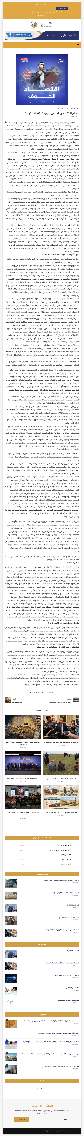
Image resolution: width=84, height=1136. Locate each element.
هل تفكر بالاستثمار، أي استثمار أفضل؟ (67, 975)
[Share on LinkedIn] (34, 692)
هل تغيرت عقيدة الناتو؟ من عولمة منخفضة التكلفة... (23, 778)
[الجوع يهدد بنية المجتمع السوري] (11, 920)
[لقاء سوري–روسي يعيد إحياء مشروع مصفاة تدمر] (61, 797)
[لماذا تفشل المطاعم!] (11, 991)
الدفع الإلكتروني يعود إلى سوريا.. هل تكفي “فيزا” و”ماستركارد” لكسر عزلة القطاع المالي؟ (51, 1042)
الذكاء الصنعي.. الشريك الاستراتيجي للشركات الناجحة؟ (62, 930)
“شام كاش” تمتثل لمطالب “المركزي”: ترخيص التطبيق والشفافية (58, 1033)
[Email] (38, 16)
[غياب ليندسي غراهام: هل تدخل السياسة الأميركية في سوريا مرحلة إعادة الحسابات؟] (61, 727)
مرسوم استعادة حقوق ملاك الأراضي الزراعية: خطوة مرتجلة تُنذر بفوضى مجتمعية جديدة (51, 1021)
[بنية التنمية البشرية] (11, 908)
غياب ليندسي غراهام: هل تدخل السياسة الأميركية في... (61, 742)
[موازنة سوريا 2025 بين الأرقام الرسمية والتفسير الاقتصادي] (11, 1069)
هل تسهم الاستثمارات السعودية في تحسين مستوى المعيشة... (22, 813)
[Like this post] (41, 692)
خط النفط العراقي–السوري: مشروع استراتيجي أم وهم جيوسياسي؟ (23, 743)
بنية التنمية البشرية (73, 905)
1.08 (23, 855)
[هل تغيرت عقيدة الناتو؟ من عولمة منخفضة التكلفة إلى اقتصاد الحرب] (23, 763)
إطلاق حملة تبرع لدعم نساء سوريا (68, 1000)
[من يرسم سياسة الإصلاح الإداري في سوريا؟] (11, 896)
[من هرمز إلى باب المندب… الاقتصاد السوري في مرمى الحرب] (61, 763)
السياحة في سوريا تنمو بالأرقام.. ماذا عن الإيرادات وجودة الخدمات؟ (50, 12)
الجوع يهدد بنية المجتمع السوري (69, 917)
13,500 (22, 845)
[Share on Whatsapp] (32, 692)
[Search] (6, 45)
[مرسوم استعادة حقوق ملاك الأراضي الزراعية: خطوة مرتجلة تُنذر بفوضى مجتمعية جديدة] (11, 1024)
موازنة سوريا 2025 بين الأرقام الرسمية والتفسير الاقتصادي (60, 1066)
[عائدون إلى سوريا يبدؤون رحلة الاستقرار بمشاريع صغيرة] (11, 883)
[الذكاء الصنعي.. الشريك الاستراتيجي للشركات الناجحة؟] (11, 933)
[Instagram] (41, 16)
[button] (53, 8)
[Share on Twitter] (36, 692)
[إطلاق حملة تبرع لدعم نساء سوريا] (11, 1003)
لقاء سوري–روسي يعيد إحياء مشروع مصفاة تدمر (61, 812)
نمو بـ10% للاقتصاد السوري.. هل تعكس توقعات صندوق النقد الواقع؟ (49, 8)
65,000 (22, 859)
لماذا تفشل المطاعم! (72, 988)
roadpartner (72, 1131)
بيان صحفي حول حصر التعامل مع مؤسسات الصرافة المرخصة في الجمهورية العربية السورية (50, 1054)
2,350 (22, 864)
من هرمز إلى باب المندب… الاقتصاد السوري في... (61, 778)
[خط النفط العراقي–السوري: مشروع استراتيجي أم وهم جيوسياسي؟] (23, 727)
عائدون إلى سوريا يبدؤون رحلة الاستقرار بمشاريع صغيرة (61, 880)
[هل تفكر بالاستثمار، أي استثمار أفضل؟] (11, 978)
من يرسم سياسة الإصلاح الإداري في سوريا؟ (65, 893)
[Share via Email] (30, 692)
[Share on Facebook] (38, 692)
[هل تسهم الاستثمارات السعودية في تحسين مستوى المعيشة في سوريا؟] (23, 797)
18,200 (22, 850)
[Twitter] (43, 16)
